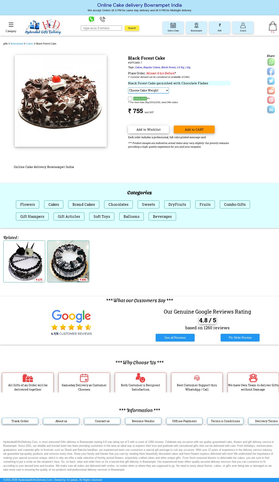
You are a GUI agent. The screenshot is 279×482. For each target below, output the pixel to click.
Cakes (138, 67)
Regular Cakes (151, 67)
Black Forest (168, 67)
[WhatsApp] (91, 19)
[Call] (102, 19)
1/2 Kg (180, 67)
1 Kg (187, 67)
